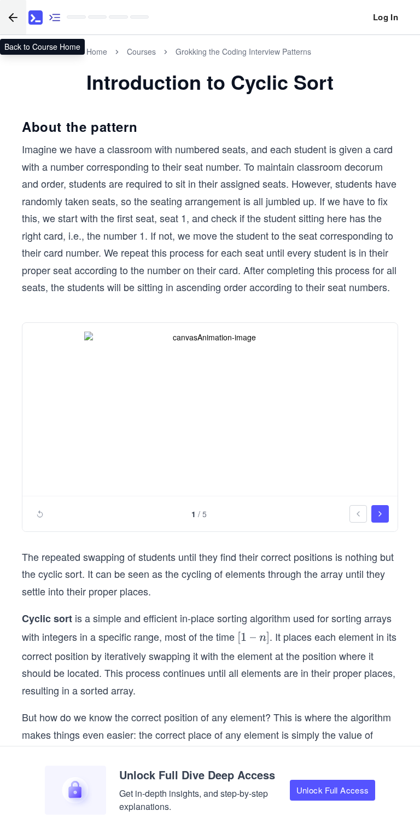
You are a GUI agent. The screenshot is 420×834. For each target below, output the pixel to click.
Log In (385, 17)
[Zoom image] (210, 411)
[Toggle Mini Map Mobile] (55, 17)
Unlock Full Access (332, 790)
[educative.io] (35, 17)
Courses (141, 51)
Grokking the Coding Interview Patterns (243, 51)
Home (96, 51)
